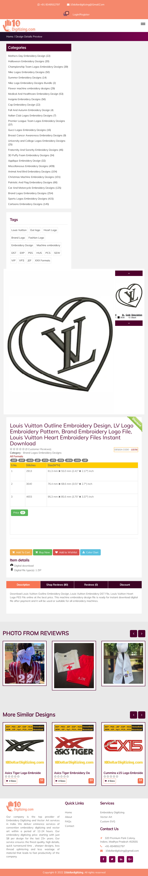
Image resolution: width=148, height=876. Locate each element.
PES (30, 252)
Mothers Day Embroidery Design (29, 55)
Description (23, 584)
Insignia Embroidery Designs (27, 99)
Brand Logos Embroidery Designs (30, 193)
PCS (48, 252)
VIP (13, 260)
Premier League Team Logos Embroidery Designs (36, 122)
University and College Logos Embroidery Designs (36, 142)
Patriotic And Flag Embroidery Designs (32, 182)
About (68, 817)
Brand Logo (18, 237)
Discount (125, 584)
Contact (69, 826)
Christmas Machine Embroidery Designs (34, 177)
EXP (22, 252)
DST (13, 252)
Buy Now (44, 552)
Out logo (35, 230)
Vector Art (106, 817)
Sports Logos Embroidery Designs (31, 198)
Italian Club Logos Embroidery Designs (32, 115)
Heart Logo (50, 230)
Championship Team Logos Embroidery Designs (38, 66)
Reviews (91, 584)
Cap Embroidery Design (24, 104)
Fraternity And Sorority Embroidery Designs (35, 149)
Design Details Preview (29, 36)
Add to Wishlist (67, 552)
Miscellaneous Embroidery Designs (31, 166)
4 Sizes (12, 780)
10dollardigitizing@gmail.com (86, 4)
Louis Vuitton (19, 230)
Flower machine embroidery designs (31, 88)
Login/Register (81, 14)
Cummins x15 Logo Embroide (123, 773)
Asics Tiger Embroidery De (72, 773)
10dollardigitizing (73, 872)
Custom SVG (107, 821)
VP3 (21, 260)
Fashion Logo (36, 237)
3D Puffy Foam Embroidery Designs (31, 155)
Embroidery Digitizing (112, 812)
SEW (57, 252)
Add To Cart (22, 552)
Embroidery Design (22, 245)
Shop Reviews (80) (57, 584)
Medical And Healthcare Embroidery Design (35, 93)
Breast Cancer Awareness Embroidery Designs (37, 135)
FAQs (68, 821)
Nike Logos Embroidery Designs (29, 72)
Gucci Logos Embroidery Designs (29, 130)
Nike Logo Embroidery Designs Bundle (32, 83)
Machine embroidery (48, 245)
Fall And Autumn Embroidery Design (30, 110)
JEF (29, 260)
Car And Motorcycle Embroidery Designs (34, 187)
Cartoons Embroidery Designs (28, 204)
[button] (143, 24)
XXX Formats (42, 260)
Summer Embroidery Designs (27, 77)
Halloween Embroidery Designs (28, 61)
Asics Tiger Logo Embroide (23, 773)
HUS (39, 252)
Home (9, 36)
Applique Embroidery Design (27, 160)
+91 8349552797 (50, 4)
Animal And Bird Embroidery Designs (32, 171)
